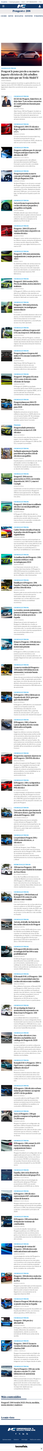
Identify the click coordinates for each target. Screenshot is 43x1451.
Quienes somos (7, 1439)
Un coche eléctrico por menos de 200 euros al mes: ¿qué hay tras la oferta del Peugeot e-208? (27, 812)
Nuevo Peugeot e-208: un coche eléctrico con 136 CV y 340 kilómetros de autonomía (27, 1371)
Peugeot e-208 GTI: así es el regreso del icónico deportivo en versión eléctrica (27, 231)
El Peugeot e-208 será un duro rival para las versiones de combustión (26, 1221)
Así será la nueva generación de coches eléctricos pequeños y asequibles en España (26, 205)
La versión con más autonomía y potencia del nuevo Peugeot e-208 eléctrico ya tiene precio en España (28, 614)
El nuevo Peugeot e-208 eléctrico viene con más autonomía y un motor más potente (27, 644)
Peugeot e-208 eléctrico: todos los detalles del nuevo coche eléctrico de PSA (27, 1278)
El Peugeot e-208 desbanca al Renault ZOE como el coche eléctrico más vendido (26, 897)
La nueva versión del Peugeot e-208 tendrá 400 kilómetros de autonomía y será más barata (27, 670)
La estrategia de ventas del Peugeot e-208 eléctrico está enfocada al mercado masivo (25, 1249)
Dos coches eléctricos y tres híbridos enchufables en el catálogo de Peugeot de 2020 (25, 1037)
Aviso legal (24, 1439)
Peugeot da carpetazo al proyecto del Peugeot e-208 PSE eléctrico (27, 757)
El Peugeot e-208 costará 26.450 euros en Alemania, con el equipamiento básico (27, 1145)
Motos (10, 16)
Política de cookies (35, 1439)
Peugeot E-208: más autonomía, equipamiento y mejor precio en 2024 (27, 256)
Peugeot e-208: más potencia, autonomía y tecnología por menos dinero (26, 307)
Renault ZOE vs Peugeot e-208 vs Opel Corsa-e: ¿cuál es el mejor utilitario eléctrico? (27, 1065)
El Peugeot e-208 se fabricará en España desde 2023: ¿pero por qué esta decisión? (27, 697)
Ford (23, 2)
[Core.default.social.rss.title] (27, 1434)
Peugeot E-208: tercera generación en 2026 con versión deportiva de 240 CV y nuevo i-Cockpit (27, 480)
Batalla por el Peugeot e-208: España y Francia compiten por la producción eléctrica (27, 585)
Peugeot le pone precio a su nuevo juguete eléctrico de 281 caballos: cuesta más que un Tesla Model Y (20, 74)
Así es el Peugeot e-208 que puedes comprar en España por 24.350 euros (27, 1116)
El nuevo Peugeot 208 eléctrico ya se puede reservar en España (27, 1302)
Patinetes (29, 16)
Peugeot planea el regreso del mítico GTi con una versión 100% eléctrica (27, 355)
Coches (4, 16)
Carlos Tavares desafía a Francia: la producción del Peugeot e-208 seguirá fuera (27, 532)
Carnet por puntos (14, 2)
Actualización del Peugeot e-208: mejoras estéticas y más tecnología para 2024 (27, 559)
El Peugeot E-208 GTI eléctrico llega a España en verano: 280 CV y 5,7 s (27, 129)
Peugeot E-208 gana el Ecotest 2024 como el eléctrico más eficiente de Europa (26, 379)
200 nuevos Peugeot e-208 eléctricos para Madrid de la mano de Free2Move (28, 869)
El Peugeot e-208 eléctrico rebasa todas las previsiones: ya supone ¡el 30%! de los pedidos (27, 1090)
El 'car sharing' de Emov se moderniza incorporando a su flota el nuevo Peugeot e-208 (26, 1010)
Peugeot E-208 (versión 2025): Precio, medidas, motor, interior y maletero (27, 284)
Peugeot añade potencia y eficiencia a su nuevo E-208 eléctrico (25, 430)
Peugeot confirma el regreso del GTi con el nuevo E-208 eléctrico (27, 331)
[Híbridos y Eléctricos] (21, 1429)
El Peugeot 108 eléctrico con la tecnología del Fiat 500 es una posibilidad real (26, 951)
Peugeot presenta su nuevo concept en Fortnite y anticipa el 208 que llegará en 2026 (27, 176)
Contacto (16, 1439)
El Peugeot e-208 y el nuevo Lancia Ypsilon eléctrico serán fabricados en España (26, 724)
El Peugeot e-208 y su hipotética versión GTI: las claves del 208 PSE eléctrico (27, 785)
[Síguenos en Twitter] (20, 1434)
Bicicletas (19, 16)
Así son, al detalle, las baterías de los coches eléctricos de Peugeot (27, 923)
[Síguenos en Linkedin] (23, 1434)
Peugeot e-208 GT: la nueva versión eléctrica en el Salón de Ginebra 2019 (26, 1346)
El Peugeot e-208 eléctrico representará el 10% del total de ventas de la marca (26, 1196)
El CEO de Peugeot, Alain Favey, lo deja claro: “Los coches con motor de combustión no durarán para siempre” (27, 102)
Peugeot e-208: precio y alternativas (23, 1321)
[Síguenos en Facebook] (16, 1434)
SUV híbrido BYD (32, 2)
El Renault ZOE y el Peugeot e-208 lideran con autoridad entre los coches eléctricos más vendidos (28, 979)
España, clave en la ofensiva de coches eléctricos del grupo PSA (27, 1174)
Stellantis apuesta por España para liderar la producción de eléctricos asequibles (26, 453)
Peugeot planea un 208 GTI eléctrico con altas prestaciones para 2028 (26, 404)
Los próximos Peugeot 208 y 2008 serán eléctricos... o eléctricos (25, 840)
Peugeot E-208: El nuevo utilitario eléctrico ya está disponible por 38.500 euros (27, 506)
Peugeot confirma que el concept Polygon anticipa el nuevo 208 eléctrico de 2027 (27, 152)
